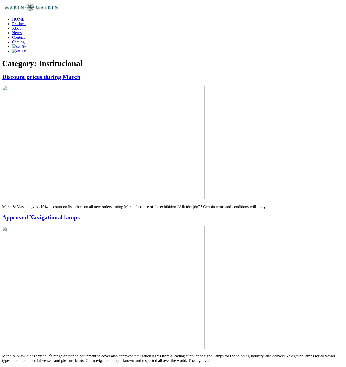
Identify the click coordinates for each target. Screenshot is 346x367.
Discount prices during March (41, 77)
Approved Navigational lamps (41, 217)
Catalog (18, 42)
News (17, 33)
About (17, 28)
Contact (18, 37)
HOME (18, 19)
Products (19, 24)
